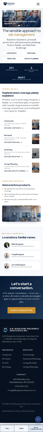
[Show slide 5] (27, 25)
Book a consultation (21, 310)
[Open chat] (38, 419)
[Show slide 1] (16, 25)
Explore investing (12, 157)
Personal (31, 53)
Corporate (11, 53)
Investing (11, 59)
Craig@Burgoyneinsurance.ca (21, 390)
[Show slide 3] (22, 25)
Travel (5, 363)
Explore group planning (15, 171)
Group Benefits (30, 363)
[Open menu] (38, 4)
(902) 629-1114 (21, 386)
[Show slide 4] (24, 25)
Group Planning (31, 59)
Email (21, 428)
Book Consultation (36, 428)
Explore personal (12, 142)
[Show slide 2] (19, 25)
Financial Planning (32, 359)
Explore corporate (12, 128)
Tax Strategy (28, 355)
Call (7, 428)
